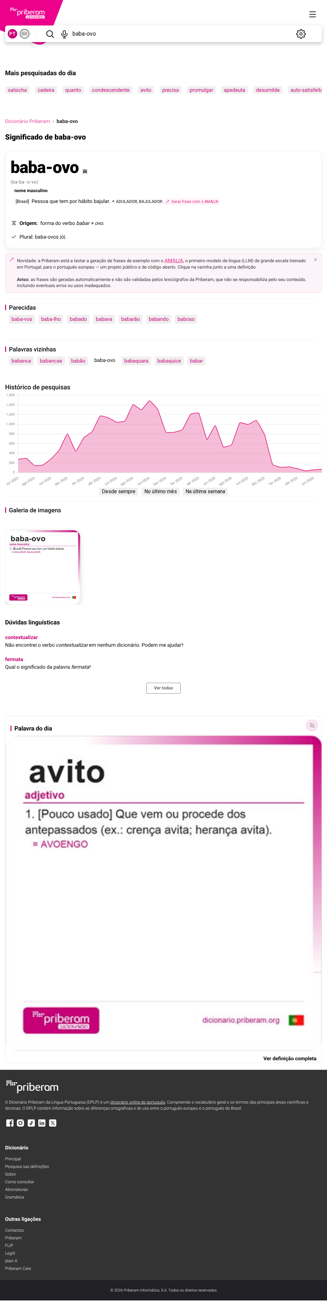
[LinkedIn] (42, 1126)
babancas (51, 361)
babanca (21, 361)
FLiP (9, 1245)
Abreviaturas (16, 1189)
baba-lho (51, 319)
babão (78, 361)
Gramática (14, 1197)
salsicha (17, 90)
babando (159, 319)
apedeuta (234, 90)
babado (78, 319)
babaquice (169, 361)
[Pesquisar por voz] (64, 34)
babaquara (136, 361)
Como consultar (19, 1182)
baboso (186, 319)
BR (24, 33)
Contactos (14, 1230)
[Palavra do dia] (312, 725)
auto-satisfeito (307, 90)
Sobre (10, 1174)
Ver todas (163, 688)
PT (12, 33)
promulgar (201, 90)
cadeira (46, 90)
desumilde (268, 90)
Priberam (13, 1238)
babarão (130, 319)
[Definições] (301, 34)
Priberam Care (18, 1268)
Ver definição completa (289, 1058)
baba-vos (21, 319)
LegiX (10, 1253)
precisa (170, 90)
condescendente (111, 90)
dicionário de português (137, 1102)
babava (104, 319)
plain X (11, 1261)
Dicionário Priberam (27, 121)
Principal (13, 1159)
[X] (52, 1126)
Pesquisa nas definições (27, 1166)
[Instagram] (20, 1126)
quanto (73, 90)
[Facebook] (10, 1126)
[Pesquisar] (50, 34)
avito (146, 90)
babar (196, 361)
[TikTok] (31, 1126)
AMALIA (173, 260)
